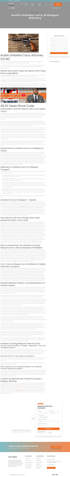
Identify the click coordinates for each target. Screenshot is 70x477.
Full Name (39, 410)
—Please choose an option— (43, 417)
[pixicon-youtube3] (57, 474)
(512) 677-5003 (17, 0)
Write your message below (42, 419)
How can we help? (42, 416)
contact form (3, 386)
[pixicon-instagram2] (55, 474)
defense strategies (19, 390)
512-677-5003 (16, 386)
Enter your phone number (42, 423)
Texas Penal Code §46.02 (7, 75)
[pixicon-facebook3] (53, 474)
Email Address (51, 410)
